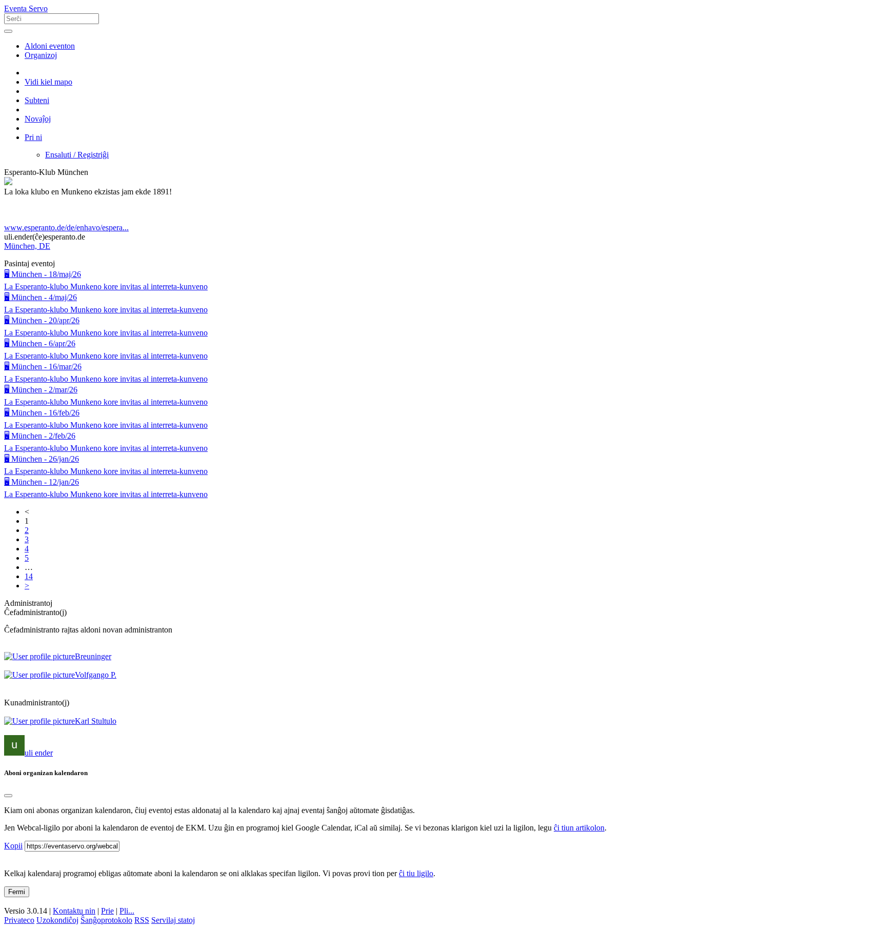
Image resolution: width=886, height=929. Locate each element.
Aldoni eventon (50, 46)
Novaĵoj (38, 118)
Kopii (13, 845)
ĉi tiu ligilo (416, 873)
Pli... (126, 910)
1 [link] (27, 521)
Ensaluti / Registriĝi (77, 154)
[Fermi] (8, 795)
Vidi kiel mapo (48, 81)
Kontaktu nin (74, 910)
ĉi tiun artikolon (579, 827)
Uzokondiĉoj (57, 920)
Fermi (16, 892)
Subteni (37, 100)
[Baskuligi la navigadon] (8, 31)
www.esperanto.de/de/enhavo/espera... (66, 227)
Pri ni (33, 137)
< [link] (27, 511)
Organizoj (41, 55)
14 (29, 576)
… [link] (29, 567)
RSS (141, 920)
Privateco (19, 920)
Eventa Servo (26, 8)
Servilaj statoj (173, 920)
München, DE (27, 246)
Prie (107, 910)
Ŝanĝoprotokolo (106, 920)
